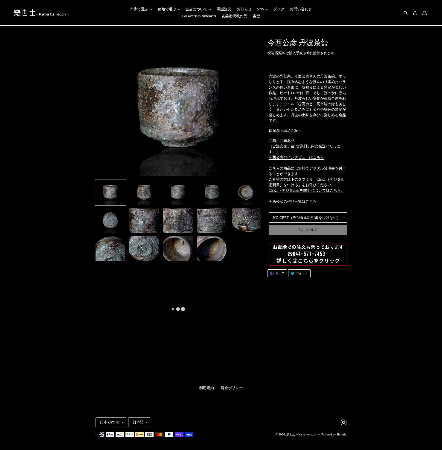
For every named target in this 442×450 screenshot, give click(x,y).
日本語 (138, 422)
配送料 (280, 53)
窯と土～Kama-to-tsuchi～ (303, 434)
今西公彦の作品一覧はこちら (293, 201)
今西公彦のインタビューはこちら (296, 157)
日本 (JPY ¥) (109, 422)
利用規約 (206, 388)
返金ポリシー (232, 388)
